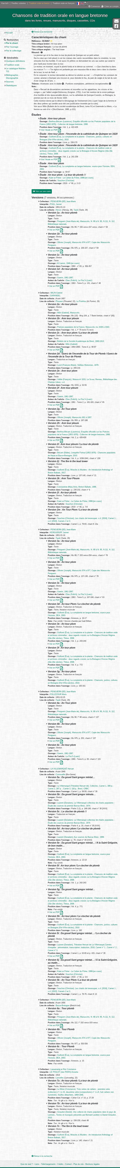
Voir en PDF (54, 230)
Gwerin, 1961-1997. (65, 278)
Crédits (60, 1164)
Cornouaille (60, 774)
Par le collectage (13, 50)
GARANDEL (55, 295)
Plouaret (59, 301)
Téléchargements (48, 1164)
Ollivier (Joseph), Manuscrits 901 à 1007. (74, 417)
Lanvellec (60, 1078)
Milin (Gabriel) (71, 344)
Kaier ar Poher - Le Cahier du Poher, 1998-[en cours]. (71, 178)
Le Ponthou (81, 301)
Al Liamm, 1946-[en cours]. (68, 263)
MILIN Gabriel (56, 293)
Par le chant (12, 43)
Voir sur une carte (43, 191)
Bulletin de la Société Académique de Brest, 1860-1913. (80, 341)
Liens (37, 1164)
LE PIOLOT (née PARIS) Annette (64, 1072)
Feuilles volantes (19, 3)
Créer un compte (111, 6)
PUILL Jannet (56, 204)
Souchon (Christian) (66, 180)
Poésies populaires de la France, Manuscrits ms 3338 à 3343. (83, 327)
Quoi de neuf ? (26, 1164)
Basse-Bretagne (62, 1005)
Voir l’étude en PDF (49, 130)
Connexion (95, 6)
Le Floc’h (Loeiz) (85, 280)
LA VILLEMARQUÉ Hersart (62, 769)
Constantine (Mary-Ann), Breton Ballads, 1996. (77, 487)
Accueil (9, 32)
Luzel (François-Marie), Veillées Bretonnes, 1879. (78, 365)
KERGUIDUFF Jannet (59, 532)
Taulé (76, 210)
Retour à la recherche (43, 32)
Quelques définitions (15, 61)
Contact (68, 1164)
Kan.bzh (4, 3)
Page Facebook (116, 26)
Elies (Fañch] (71, 280)
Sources (10, 81)
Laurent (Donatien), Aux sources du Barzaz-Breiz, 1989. (80, 837)
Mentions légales (92, 1164)
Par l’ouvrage (12, 47)
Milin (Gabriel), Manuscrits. (68, 313)
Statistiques (11, 85)
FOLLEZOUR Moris (58, 694)
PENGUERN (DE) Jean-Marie (63, 201)
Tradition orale (12, 65)
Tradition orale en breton (39, 3)
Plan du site (78, 1164)
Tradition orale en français (64, 3)
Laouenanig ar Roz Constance (63, 1069)
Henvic (59, 210)
